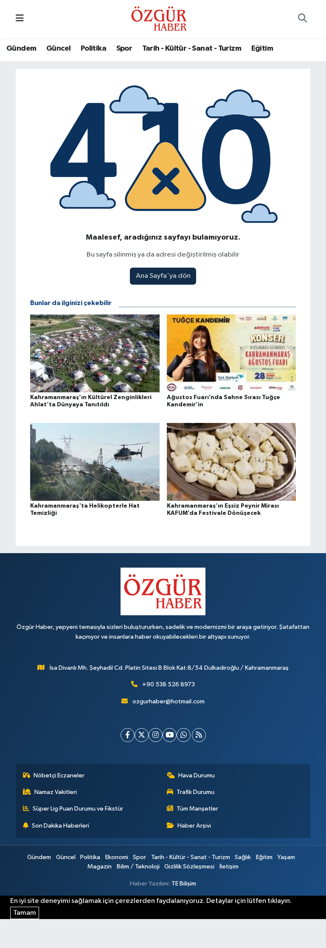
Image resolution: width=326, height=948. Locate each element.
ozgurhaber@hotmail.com (168, 701)
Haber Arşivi (194, 825)
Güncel (58, 48)
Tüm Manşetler (197, 808)
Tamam (24, 913)
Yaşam (286, 857)
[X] (142, 735)
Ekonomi (116, 857)
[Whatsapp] (184, 735)
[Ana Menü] (20, 19)
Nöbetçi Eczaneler (59, 775)
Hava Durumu (196, 775)
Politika (93, 48)
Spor (124, 48)
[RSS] (199, 735)
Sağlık (243, 857)
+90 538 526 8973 (168, 684)
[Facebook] (128, 735)
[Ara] (302, 19)
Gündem (21, 48)
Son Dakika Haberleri (60, 825)
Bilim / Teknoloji (138, 866)
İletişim (229, 866)
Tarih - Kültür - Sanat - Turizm (191, 48)
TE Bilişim (183, 883)
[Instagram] (156, 735)
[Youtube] (170, 735)
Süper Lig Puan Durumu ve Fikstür (78, 808)
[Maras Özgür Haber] (159, 18)
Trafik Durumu (195, 792)
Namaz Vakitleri (55, 792)
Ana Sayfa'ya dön (163, 276)
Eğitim (262, 48)
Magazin (99, 866)
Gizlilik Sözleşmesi (189, 866)
